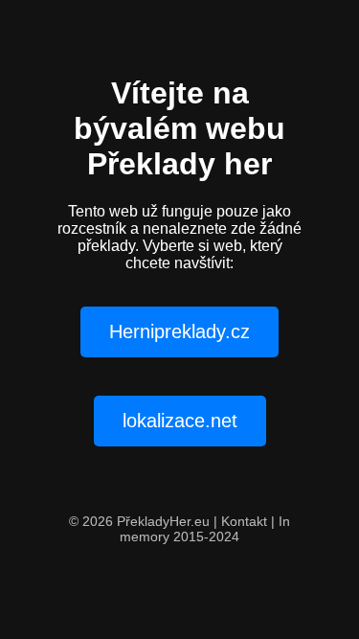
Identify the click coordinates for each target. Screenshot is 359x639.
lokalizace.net (180, 420)
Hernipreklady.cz (179, 331)
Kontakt (244, 521)
